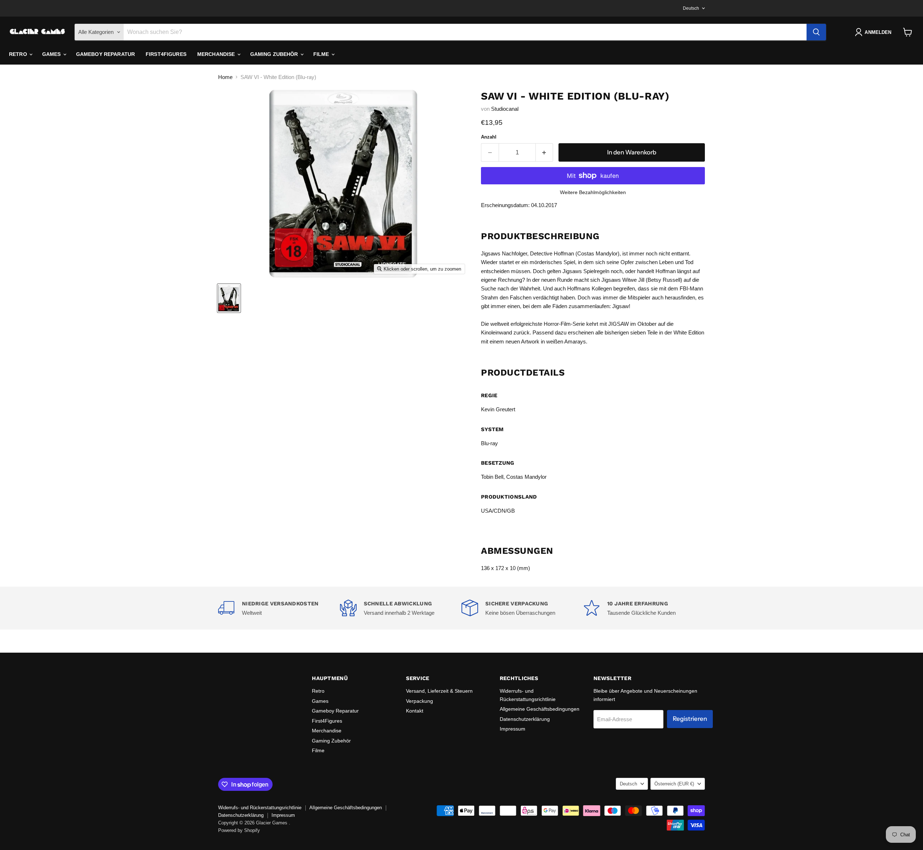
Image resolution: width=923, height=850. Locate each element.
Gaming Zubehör (275, 54)
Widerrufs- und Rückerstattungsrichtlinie (259, 807)
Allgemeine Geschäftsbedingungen (539, 709)
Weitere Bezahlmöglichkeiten (593, 192)
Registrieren (690, 718)
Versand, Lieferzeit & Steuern (439, 691)
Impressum (512, 729)
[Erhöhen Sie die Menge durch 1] (544, 152)
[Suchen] (816, 32)
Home (225, 77)
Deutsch (691, 8)
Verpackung (419, 701)
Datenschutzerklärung (525, 719)
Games (52, 54)
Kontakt (414, 711)
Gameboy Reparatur (105, 54)
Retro (18, 54)
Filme (322, 54)
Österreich (674, 784)
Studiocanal (504, 109)
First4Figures (166, 54)
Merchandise (217, 54)
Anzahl (488, 137)
